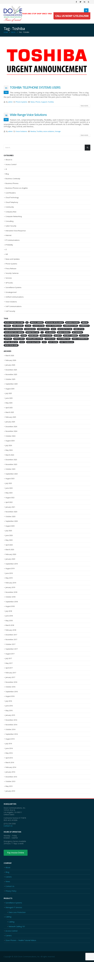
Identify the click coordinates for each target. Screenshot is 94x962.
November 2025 (11, 374)
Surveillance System (34, 339)
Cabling (8, 917)
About (8, 867)
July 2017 (9, 658)
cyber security (43, 329)
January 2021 (10, 507)
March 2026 (10, 355)
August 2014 (10, 739)
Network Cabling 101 (17, 926)
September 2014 (12, 734)
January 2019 (10, 587)
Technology (50, 339)
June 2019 (9, 573)
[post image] (47, 61)
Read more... (85, 106)
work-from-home (11, 345)
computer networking (13, 329)
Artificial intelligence (54, 322)
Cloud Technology (12, 197)
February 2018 (11, 630)
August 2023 (10, 478)
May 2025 (9, 403)
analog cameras (37, 322)
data (53, 329)
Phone (37, 102)
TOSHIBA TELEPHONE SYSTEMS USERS (35, 87)
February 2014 (11, 767)
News (33, 102)
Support (44, 102)
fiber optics (78, 329)
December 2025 (11, 370)
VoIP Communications (14, 306)
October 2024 (10, 436)
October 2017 (10, 644)
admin (10, 102)
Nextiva (33, 131)
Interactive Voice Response (16, 231)
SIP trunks (9, 283)
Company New (11, 212)
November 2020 (11, 512)
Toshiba (51, 102)
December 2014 (11, 720)
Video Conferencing (80, 339)
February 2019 (11, 583)
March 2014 (10, 762)
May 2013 (9, 786)
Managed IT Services (14, 907)
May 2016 (9, 710)
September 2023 (12, 474)
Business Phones (12, 183)
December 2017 (11, 635)
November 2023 (11, 464)
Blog (7, 174)
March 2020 (10, 549)
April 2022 (9, 502)
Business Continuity (13, 178)
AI (6, 169)
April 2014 (9, 758)
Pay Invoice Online (15, 852)
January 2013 (10, 791)
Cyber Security (11, 226)
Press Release (11, 268)
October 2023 (10, 469)
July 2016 (9, 701)
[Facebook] (76, 2)
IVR (7, 254)
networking (77, 332)
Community (10, 207)
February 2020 (11, 554)
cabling (85, 322)
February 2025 (11, 417)
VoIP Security (10, 311)
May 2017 (9, 663)
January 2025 (10, 422)
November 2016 (11, 682)
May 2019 (9, 578)
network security (11, 335)
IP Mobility (9, 245)
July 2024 (9, 445)
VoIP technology (66, 342)
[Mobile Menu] (86, 10)
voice (22, 342)
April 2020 (9, 545)
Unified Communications (15, 297)
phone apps (33, 335)
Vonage (58, 131)
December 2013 (11, 777)
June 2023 (9, 488)
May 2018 (9, 620)
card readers (18, 326)
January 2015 (10, 715)
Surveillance (19, 339)
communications (70, 326)
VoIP (44, 342)
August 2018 (10, 606)
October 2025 (10, 379)
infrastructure (32, 332)
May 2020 (9, 540)
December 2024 (11, 426)
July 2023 (9, 483)
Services (9, 278)
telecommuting (64, 339)
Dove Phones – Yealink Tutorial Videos (21, 940)
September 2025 (12, 384)
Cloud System (38, 326)
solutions (84, 335)
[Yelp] (88, 2)
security (57, 335)
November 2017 (11, 639)
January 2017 (10, 677)
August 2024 (10, 441)
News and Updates (13, 259)
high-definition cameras (14, 332)
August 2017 (10, 654)
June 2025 (9, 398)
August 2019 (10, 568)
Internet (8, 235)
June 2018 (9, 616)
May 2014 (9, 753)
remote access (46, 335)
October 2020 (10, 516)
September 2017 (12, 649)
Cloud (28, 326)
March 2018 (10, 625)
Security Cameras (12, 273)
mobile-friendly (64, 332)
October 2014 (10, 729)
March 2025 (10, 412)
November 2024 (11, 431)
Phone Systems (21, 102)
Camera (7, 326)
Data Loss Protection (17, 912)
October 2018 (10, 597)
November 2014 (11, 724)
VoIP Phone (53, 342)
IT (6, 249)
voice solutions (48, 131)
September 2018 (12, 601)
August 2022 (10, 497)
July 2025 (9, 393)
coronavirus (30, 329)
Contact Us (8, 826)
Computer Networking (14, 216)
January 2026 (10, 365)
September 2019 (12, 564)
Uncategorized (11, 292)
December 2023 (11, 459)
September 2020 (12, 521)
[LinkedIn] (84, 2)
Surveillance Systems (13, 287)
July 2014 (9, 743)
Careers (9, 877)
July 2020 (9, 530)
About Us (9, 160)
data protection (64, 329)
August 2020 (10, 526)
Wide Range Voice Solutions (28, 115)
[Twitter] (80, 2)
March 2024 (10, 455)
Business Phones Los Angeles (17, 188)
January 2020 (10, 559)
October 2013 (10, 781)
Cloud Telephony (12, 202)
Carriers (9, 935)
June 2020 (9, 535)
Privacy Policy (11, 891)
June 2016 (9, 706)
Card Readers (11, 193)
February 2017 (11, 673)
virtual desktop (11, 342)
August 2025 (10, 389)
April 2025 (9, 407)
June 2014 (9, 748)
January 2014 (10, 772)
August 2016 (10, 696)
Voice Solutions (21, 131)
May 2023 (9, 493)
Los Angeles (50, 332)
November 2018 (11, 592)
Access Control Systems (14, 322)
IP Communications (13, 240)
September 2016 (12, 691)
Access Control (11, 164)
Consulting (9, 221)
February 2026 (11, 360)
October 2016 (10, 687)
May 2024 (9, 450)
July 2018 (9, 611)
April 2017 (9, 668)
